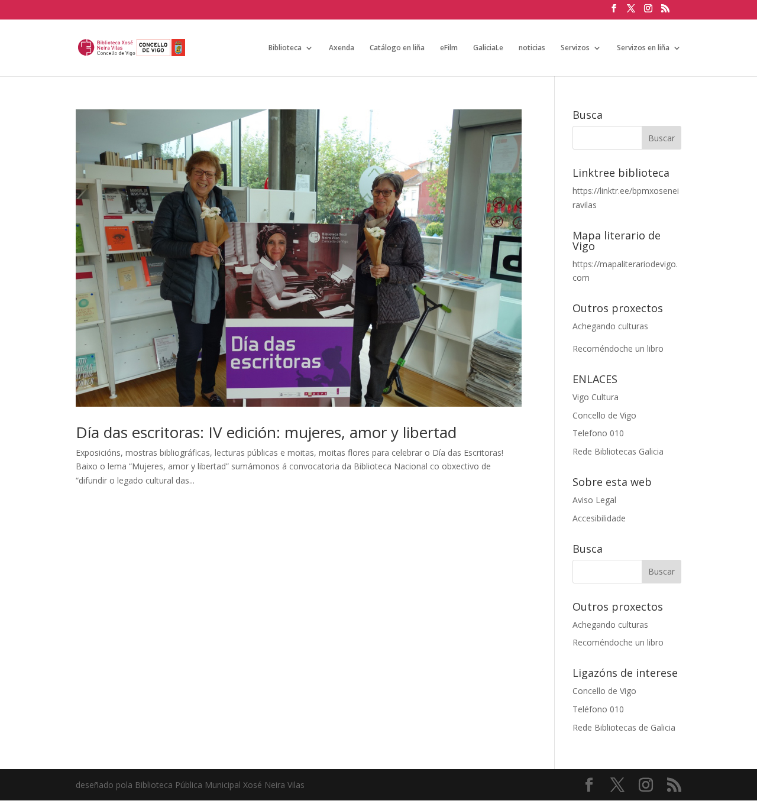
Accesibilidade (599, 518)
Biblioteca (285, 48)
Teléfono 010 (598, 709)
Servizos (575, 48)
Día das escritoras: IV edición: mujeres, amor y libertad (266, 432)
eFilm (449, 48)
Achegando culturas (610, 326)
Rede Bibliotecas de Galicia (623, 727)
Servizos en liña (643, 48)
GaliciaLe (488, 48)
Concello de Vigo (604, 415)
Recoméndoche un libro (618, 348)
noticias (532, 48)
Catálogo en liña (397, 48)
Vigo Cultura (595, 397)
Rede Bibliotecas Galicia (618, 451)
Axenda (341, 48)
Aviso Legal (594, 499)
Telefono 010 (598, 433)
